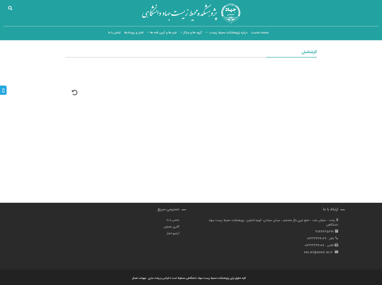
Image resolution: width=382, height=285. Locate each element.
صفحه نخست (260, 32)
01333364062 (317, 238)
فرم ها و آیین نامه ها (163, 32)
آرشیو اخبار (172, 233)
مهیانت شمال (139, 278)
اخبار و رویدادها (133, 32)
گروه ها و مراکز (192, 32)
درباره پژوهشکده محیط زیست (228, 32)
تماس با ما (114, 32)
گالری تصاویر (171, 226)
